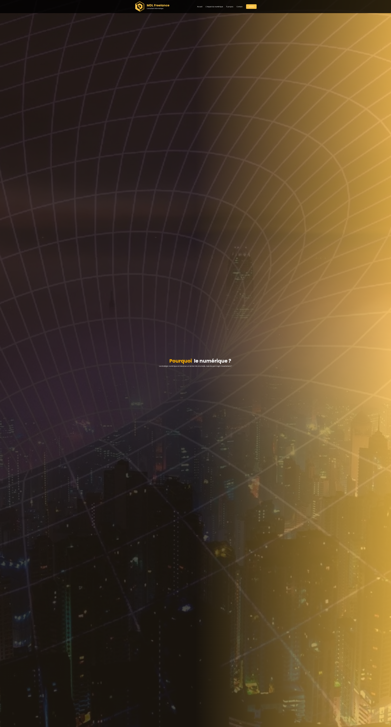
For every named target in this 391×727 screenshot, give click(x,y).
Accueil (199, 6)
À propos (229, 6)
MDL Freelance (158, 5)
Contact (239, 6)
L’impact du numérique (214, 6)
